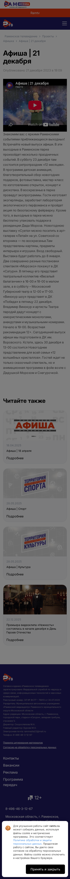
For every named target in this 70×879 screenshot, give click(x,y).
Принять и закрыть (45, 869)
